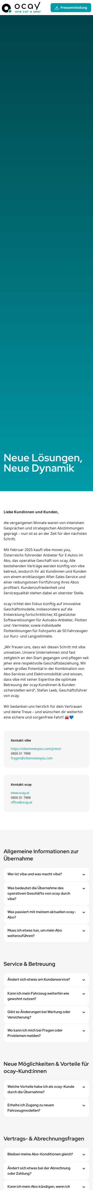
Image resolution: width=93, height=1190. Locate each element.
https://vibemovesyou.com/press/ (36, 749)
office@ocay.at (21, 802)
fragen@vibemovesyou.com (32, 758)
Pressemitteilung (73, 7)
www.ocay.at (20, 793)
